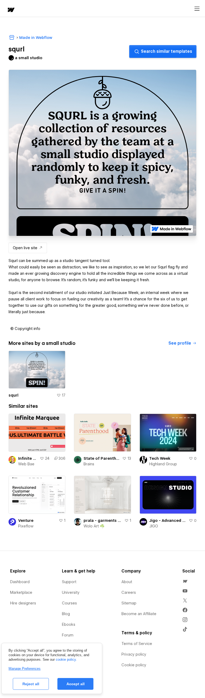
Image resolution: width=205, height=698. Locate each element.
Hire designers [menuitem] (23, 603)
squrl (13, 395)
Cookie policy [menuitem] (133, 665)
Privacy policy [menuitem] (133, 654)
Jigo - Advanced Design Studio (168, 520)
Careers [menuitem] (128, 592)
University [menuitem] (71, 592)
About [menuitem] (126, 582)
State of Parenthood (102, 458)
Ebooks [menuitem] (68, 624)
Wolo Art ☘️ (94, 526)
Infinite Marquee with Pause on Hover (28, 458)
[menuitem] (185, 581)
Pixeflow (25, 526)
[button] (25, 329)
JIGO (153, 526)
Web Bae (26, 464)
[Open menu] (197, 8)
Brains (89, 464)
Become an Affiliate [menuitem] (138, 614)
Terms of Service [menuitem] (136, 643)
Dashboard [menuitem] (20, 582)
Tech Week (159, 458)
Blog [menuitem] (66, 614)
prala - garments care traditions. (103, 520)
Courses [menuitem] (69, 603)
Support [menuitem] (69, 582)
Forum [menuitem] (67, 635)
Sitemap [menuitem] (128, 603)
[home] (10, 10)
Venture (25, 520)
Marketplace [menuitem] (21, 592)
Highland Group (163, 464)
